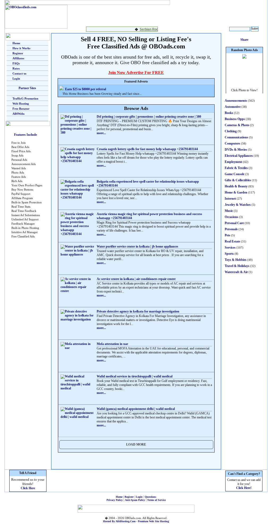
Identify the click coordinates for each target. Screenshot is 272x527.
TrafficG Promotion (25, 98)
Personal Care (234, 223)
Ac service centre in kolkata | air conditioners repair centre (136, 279)
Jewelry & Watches (238, 205)
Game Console (234, 174)
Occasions (231, 217)
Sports (229, 254)
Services (230, 247)
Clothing (231, 131)
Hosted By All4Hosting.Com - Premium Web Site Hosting (136, 521)
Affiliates (18, 58)
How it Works (21, 48)
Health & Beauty (236, 186)
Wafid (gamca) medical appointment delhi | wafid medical (136, 409)
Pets (227, 235)
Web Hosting (20, 103)
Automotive (233, 107)
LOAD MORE (136, 444)
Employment (233, 162)
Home (16, 43)
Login (16, 78)
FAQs (16, 63)
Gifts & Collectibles (238, 180)
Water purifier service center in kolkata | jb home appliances (137, 246)
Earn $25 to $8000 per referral (85, 89)
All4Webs (18, 113)
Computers (232, 143)
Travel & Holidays (237, 266)
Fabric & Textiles (236, 168)
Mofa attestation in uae (112, 344)
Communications (236, 137)
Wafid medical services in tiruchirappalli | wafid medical (134, 376)
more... (101, 133)
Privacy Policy (115, 500)
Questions (150, 496)
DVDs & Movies (236, 149)
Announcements (236, 100)
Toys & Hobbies (235, 260)
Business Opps (235, 119)
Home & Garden (236, 192)
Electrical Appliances (239, 156)
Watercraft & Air (236, 272)
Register (17, 53)
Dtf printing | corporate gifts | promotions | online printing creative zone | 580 (149, 116)
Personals (231, 229)
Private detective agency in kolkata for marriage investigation (138, 311)
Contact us (19, 73)
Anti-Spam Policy (135, 500)
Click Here (28, 488)
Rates (16, 68)
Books (229, 113)
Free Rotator (20, 108)
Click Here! (244, 488)
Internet (230, 198)
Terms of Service (156, 500)
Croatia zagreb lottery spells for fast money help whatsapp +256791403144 (147, 149)
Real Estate (232, 241)
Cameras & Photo (237, 125)
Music (229, 211)
